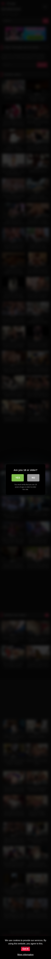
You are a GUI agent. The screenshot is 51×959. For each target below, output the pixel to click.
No (33, 478)
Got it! (25, 949)
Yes (18, 478)
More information (25, 954)
